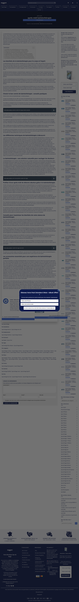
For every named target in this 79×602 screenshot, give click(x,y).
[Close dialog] (58, 290)
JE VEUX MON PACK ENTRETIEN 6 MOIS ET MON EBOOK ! (39, 308)
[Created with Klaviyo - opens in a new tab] (39, 312)
